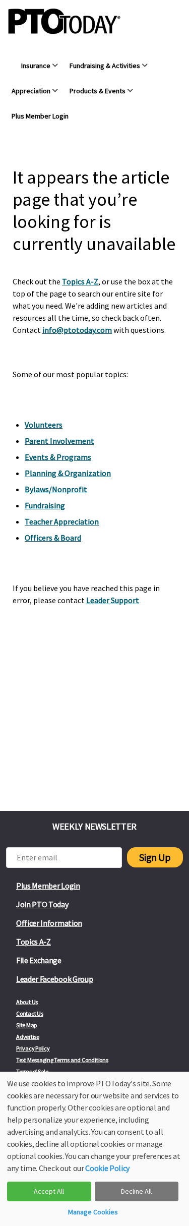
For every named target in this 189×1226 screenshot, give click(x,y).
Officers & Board (53, 538)
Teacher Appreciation (62, 521)
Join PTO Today (42, 904)
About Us (27, 1002)
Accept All (49, 1191)
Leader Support (112, 600)
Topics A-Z (80, 281)
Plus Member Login (48, 886)
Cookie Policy (107, 1168)
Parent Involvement (59, 441)
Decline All (136, 1191)
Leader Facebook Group (54, 979)
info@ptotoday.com (77, 330)
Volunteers (43, 425)
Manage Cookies (93, 1211)
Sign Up (154, 857)
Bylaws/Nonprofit (56, 489)
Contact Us (29, 1013)
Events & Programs (58, 457)
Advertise (27, 1036)
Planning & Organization (68, 473)
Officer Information (49, 923)
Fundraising (45, 505)
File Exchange (38, 960)
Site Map (26, 1025)
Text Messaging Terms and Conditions (62, 1060)
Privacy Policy (33, 1048)
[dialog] (94, 1149)
